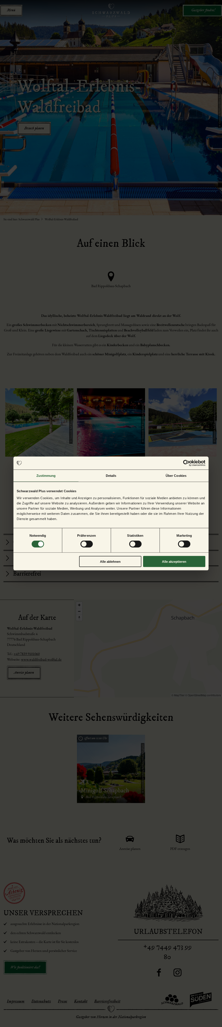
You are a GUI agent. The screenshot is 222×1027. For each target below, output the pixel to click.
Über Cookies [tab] (176, 475)
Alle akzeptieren (174, 561)
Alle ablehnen (110, 561)
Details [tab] (111, 475)
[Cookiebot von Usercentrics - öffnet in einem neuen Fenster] (186, 463)
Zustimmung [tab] (46, 475)
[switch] (86, 544)
